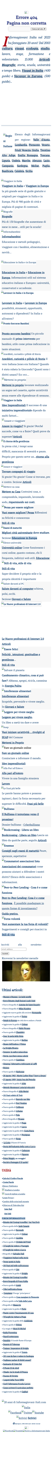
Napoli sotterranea (11, 1336)
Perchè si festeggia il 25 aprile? (15, 1162)
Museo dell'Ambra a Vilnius (14, 1044)
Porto (24, 1309)
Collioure (20, 1107)
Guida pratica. (10, 913)
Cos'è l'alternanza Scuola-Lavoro (16, 1384)
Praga (24, 1123)
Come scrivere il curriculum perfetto (18, 1388)
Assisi (18, 1285)
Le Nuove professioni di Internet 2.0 (23, 638)
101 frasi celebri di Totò (13, 1095)
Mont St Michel (19, 1328)
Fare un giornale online (15, 753)
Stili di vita (8, 523)
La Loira (7, 1142)
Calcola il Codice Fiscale (13, 1178)
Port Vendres (21, 1103)
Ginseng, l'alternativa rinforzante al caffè (20, 1064)
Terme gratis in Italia (11, 1261)
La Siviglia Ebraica (10, 1048)
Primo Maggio (9, 1158)
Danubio (6, 1340)
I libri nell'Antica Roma (12, 1289)
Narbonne (20, 1071)
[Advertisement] (26, 105)
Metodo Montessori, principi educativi (19, 1087)
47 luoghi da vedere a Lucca (14, 1250)
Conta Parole (8, 1182)
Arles (24, 1083)
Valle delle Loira (25, 1301)
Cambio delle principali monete (16, 1201)
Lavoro (6, 783)
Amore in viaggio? (12, 426)
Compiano (8, 1293)
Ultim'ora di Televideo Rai (13, 1205)
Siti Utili (7, 1213)
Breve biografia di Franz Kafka (15, 1281)
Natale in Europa (10, 1020)
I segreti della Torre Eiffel (13, 1380)
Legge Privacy (8, 1197)
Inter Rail (8, 1209)
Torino (24, 1016)
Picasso (21, 1119)
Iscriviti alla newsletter (26, 944)
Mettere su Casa (11, 491)
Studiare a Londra (12, 1190)
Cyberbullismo (31, 824)
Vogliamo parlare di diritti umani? (17, 1360)
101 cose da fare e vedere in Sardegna (18, 1356)
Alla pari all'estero (12, 773)
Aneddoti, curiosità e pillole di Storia (23, 359)
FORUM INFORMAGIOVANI (13, 1218)
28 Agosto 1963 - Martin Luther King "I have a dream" (24, 1075)
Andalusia (28, 1321)
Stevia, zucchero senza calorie (15, 1056)
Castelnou (20, 1060)
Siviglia (25, 1273)
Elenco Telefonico (10, 1186)
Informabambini (11, 236)
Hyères (19, 1325)
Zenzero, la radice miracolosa (15, 1052)
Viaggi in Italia (32, 71)
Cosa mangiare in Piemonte (27, 1297)
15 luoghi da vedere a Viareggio (16, 1246)
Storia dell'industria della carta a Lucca (19, 1146)
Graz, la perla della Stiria (13, 1036)
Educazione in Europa (24, 538)
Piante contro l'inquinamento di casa (18, 1313)
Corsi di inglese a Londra (15, 1194)
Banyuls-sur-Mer (23, 1099)
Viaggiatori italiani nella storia (15, 1258)
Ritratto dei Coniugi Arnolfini (15, 1277)
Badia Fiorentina (10, 1332)
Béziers (6, 1068)
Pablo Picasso (24, 1028)
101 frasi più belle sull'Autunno (16, 1265)
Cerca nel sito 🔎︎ (38, 29)
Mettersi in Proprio (13, 742)
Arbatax (19, 1111)
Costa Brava (29, 1131)
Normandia (36, 1012)
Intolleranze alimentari (15, 696)
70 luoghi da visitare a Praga (14, 1317)
